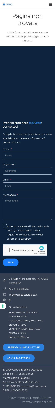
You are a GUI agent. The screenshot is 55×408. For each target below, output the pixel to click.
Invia (11, 262)
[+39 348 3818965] (6, 288)
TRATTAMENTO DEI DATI (37, 402)
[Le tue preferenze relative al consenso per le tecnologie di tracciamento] (3, 306)
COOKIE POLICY (41, 398)
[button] (50, 4)
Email (6, 179)
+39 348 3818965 (19, 288)
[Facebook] (4, 300)
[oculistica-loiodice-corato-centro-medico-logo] (8, 4)
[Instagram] (9, 300)
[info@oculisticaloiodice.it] (6, 294)
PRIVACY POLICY (19, 398)
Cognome (8, 164)
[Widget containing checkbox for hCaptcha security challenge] (25, 250)
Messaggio (9, 194)
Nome (6, 149)
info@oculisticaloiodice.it (23, 294)
